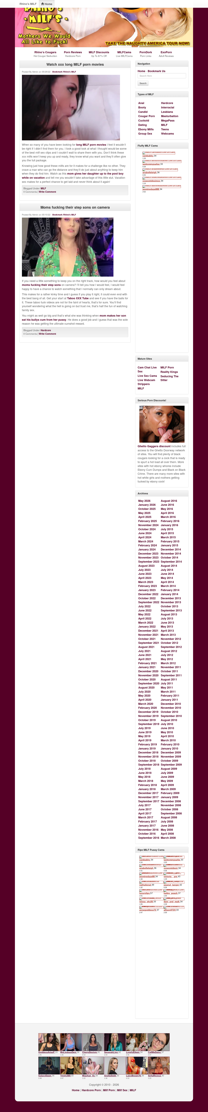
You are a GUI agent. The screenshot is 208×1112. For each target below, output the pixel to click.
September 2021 (148, 643)
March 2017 (145, 817)
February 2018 (147, 785)
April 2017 (144, 813)
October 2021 (147, 639)
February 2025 (147, 521)
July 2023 (144, 570)
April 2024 (144, 537)
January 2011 (169, 700)
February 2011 (170, 695)
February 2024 (147, 545)
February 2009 (170, 793)
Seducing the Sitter (169, 378)
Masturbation (169, 116)
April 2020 (144, 700)
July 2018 (144, 769)
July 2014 (167, 570)
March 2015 (168, 537)
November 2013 (171, 602)
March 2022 (145, 623)
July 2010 (167, 724)
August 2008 (169, 817)
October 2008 (169, 809)
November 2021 (148, 635)
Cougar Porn (146, 116)
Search (143, 83)
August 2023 (146, 566)
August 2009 (169, 769)
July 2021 (144, 651)
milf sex (122, 1090)
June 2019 (145, 732)
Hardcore (46, 330)
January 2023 (147, 590)
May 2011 (167, 687)
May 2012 (167, 659)
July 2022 (144, 606)
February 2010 (170, 744)
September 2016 (148, 838)
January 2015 (169, 545)
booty (142, 107)
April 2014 (167, 582)
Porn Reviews (73, 52)
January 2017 (147, 825)
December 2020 (148, 671)
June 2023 (145, 574)
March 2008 (168, 838)
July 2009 (167, 773)
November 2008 (171, 805)
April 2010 (167, 736)
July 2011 (167, 683)
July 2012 (167, 655)
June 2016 (167, 505)
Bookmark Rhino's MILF (64, 71)
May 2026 (144, 501)
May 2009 (167, 781)
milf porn (109, 1090)
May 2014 (167, 578)
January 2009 (169, 797)
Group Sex (145, 133)
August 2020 (146, 687)
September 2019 (148, 724)
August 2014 (169, 566)
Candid (143, 112)
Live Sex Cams (147, 376)
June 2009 (167, 777)
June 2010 (167, 728)
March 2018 (145, 781)
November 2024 (148, 525)
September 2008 (171, 813)
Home (48, 4)
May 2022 (144, 614)
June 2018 (145, 773)
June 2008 (167, 825)
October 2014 (169, 557)
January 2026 (147, 505)
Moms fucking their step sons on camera (75, 207)
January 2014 (169, 594)
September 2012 (171, 647)
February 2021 (147, 663)
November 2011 (171, 667)
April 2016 (167, 513)
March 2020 (145, 704)
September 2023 (148, 562)
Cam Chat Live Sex (147, 369)
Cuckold (143, 120)
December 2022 (148, 594)
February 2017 (147, 821)
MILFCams (124, 52)
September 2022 (148, 602)
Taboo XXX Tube (78, 298)
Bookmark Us (156, 71)
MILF (43, 188)
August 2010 (169, 720)
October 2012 (169, 643)
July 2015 (167, 529)
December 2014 (171, 549)
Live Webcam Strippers (146, 382)
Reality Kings (169, 372)
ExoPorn (166, 52)
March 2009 (168, 789)
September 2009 (171, 765)
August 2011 (169, 679)
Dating (142, 125)
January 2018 (147, 789)
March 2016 (168, 517)
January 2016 (169, 525)
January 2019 (147, 748)
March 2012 (168, 663)
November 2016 (148, 830)
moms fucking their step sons (41, 285)
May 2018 (144, 777)
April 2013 (167, 631)
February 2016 (170, 521)
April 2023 (144, 578)
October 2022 (147, 598)
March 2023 (145, 582)
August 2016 (169, 501)
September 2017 (148, 801)
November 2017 (148, 797)
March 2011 (168, 692)
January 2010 (169, 748)
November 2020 (148, 675)
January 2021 (147, 667)
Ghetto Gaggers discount (154, 446)
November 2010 (171, 708)
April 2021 (144, 659)
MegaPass (168, 120)
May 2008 (167, 830)
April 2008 (167, 834)
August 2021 (146, 647)
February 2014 (170, 590)
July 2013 (167, 618)
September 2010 (171, 716)
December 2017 (148, 793)
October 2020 (147, 679)
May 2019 (144, 736)
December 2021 (148, 631)
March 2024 (145, 541)
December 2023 (148, 553)
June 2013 (167, 623)
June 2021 (145, 655)
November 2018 (148, 756)
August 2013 (169, 614)
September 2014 (171, 562)
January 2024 (147, 549)
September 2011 (171, 675)
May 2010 (167, 732)
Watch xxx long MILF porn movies (75, 64)
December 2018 (148, 752)
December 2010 (171, 704)
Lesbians (167, 112)
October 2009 (169, 761)
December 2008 (171, 801)
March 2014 (168, 586)
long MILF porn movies (91, 145)
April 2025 (144, 517)
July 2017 (144, 805)
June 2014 (167, 574)
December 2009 (171, 752)
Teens (165, 129)
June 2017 (145, 809)
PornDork (145, 52)
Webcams (167, 133)
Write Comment (47, 191)
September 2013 (171, 610)
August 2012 (169, 651)
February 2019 (147, 744)
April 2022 (144, 618)
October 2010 (169, 712)
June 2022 (145, 610)
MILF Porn (167, 367)
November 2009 (171, 756)
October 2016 (147, 834)
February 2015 (170, 541)
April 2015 (167, 533)
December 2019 (148, 712)
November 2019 (148, 716)
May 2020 (144, 695)
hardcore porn (91, 1090)
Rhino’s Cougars (45, 52)
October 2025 (147, 509)
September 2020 (148, 683)
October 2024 (147, 529)
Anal (141, 103)
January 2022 (147, 626)
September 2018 (148, 765)
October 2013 (169, 606)
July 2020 (144, 692)
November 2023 (148, 557)
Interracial (167, 107)
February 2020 (147, 708)
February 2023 (147, 586)
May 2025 (144, 513)
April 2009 (167, 785)
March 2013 (168, 635)
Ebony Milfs (146, 129)
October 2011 (169, 671)
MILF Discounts (99, 52)
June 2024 (145, 533)
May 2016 (167, 509)
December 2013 (171, 598)
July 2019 (144, 728)
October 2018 (147, 761)
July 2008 (167, 821)
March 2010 (168, 740)
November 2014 (171, 553)
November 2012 (171, 639)
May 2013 (167, 626)
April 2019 (144, 740)
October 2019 (147, 720)
